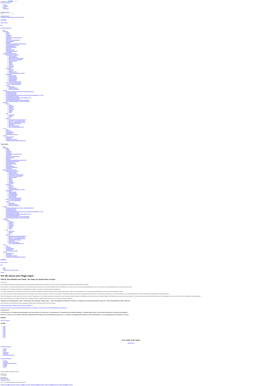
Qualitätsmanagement (10, 46)
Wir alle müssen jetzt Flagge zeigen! (11, 270)
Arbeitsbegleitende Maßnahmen (13, 98)
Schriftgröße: (3, 1)
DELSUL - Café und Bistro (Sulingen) (17, 122)
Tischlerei (11, 64)
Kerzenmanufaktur (13, 79)
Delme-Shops (12, 86)
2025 (4, 327)
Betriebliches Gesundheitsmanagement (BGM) (16, 43)
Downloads (5, 6)
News (4, 128)
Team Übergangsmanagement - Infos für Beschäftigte (17, 100)
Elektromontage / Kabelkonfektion (16, 58)
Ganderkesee (11, 108)
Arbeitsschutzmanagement (11, 51)
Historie (7, 32)
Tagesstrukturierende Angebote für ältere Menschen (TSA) (18, 97)
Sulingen (11, 111)
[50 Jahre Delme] (20, 17)
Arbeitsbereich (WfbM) (11, 92)
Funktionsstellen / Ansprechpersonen (14, 37)
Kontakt (5, 5)
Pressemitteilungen (10, 132)
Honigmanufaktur (12, 75)
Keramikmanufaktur (13, 78)
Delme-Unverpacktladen (14, 89)
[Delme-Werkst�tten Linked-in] (65, 384)
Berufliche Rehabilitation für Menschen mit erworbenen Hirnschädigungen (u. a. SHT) (24, 95)
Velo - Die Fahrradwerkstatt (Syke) (16, 127)
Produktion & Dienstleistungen (10, 53)
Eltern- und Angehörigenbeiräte (13, 40)
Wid (7, 113)
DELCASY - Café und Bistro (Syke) (17, 121)
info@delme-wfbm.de (5, 379)
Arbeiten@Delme (10, 136)
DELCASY (11, 69)
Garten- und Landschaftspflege (15, 59)
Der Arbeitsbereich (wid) (11, 94)
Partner (4, 350)
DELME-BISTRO (13, 72)
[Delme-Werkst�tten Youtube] (37, 384)
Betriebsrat (8, 42)
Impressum (5, 353)
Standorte (5, 102)
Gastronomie (9, 68)
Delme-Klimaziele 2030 (11, 47)
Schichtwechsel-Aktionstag (12, 134)
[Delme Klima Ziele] (13, 17)
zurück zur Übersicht (5, 320)
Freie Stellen (8, 138)
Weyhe (10, 112)
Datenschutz (6, 8)
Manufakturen (9, 74)
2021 (4, 332)
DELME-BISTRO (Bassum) (15, 123)
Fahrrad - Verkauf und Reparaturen (13, 83)
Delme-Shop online (13, 87)
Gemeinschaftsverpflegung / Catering (17, 73)
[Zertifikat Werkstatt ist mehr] (5, 17)
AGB (4, 351)
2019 (4, 334)
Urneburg (11, 110)
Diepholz (11, 107)
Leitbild (7, 34)
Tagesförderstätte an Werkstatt (12, 96)
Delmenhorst (11, 106)
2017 (4, 337)
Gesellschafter (9, 52)
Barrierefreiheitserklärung (8, 355)
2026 (4, 326)
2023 (4, 330)
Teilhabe (5, 90)
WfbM (7, 103)
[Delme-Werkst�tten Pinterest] (51, 384)
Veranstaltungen (9, 133)
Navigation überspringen (6, 2)
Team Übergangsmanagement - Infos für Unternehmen (18, 101)
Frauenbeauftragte (10, 41)
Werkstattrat (8, 38)
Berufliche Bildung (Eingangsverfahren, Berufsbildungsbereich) (20, 91)
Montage (11, 62)
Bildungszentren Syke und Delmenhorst (17, 119)
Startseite (5, 360)
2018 (4, 336)
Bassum (10, 105)
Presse (4, 7)
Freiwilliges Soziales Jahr (11, 139)
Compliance (8, 36)
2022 (4, 331)
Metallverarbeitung (13, 60)
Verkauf (7, 85)
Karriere (5, 135)
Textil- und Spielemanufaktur (15, 81)
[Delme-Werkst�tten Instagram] (8, 384)
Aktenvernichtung (13, 56)
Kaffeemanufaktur (13, 76)
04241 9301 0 (4, 377)
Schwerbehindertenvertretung (12, 45)
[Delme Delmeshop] (5, 12)
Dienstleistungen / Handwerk (12, 54)
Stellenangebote (131, 343)
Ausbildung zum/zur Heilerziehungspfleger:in (16, 140)
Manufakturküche (12, 80)
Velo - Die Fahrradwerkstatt (15, 84)
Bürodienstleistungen (13, 57)
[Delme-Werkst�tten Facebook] (22, 384)
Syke (10, 117)
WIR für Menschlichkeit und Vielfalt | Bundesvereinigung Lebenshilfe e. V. (17, 305)
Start (4, 30)
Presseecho (8, 130)
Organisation (9, 35)
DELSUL (11, 70)
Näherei (10, 63)
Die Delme (5, 31)
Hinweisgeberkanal (10, 49)
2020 (4, 333)
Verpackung (11, 65)
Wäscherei (11, 67)
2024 (4, 328)
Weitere (7, 118)
